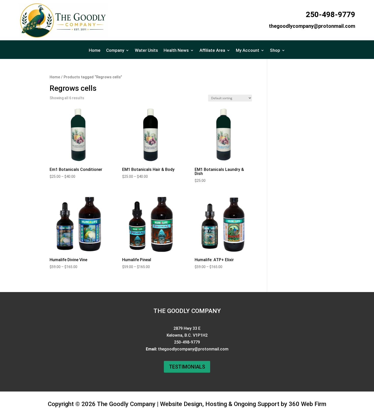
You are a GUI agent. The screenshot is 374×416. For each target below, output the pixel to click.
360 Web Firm (307, 404)
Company (115, 50)
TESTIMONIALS (187, 367)
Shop (275, 50)
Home (94, 50)
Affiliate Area (212, 50)
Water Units (146, 50)
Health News (176, 50)
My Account (247, 50)
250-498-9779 (330, 14)
